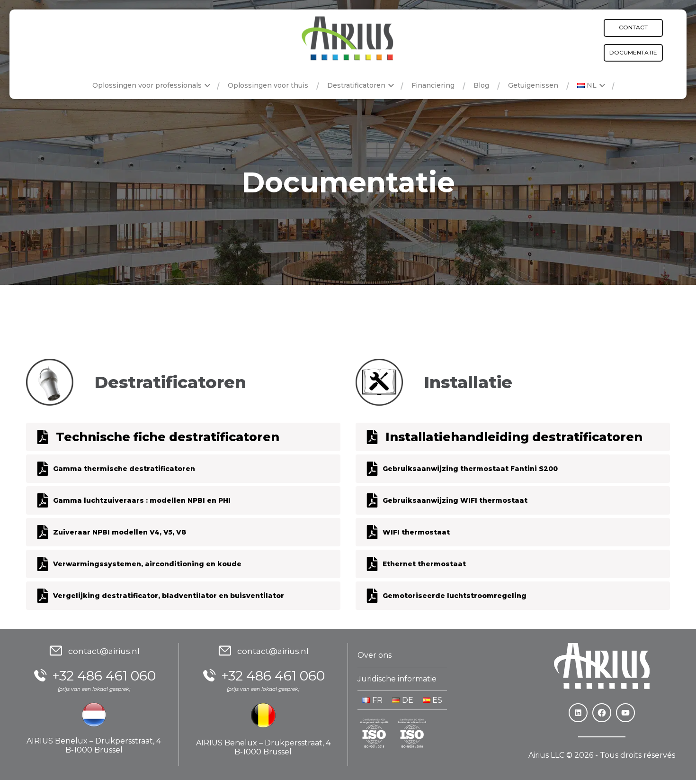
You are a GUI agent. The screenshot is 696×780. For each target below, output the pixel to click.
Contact (633, 27)
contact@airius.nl (104, 651)
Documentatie (633, 52)
